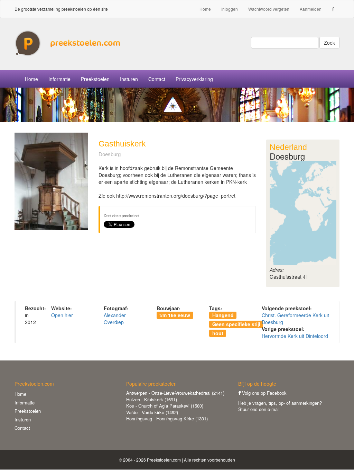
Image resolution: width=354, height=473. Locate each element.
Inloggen (229, 9)
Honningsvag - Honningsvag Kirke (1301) (167, 418)
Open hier (62, 315)
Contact (156, 78)
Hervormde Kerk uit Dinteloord (295, 335)
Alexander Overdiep (115, 318)
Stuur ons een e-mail (259, 409)
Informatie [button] (59, 78)
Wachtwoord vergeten (268, 9)
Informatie (25, 402)
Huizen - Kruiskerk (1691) (151, 399)
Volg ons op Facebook (264, 393)
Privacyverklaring (194, 78)
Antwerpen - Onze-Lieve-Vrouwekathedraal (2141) (175, 393)
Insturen (129, 78)
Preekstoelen (95, 78)
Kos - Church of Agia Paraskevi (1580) (164, 405)
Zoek (329, 42)
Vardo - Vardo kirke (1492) (152, 412)
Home (205, 9)
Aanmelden (311, 9)
